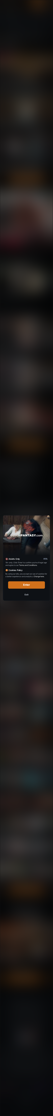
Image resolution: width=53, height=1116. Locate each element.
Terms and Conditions (28, 565)
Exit (26, 594)
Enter (26, 584)
